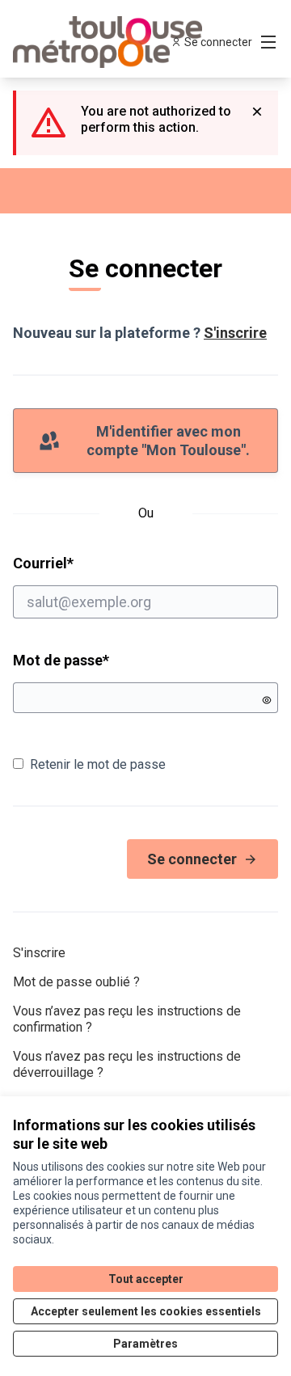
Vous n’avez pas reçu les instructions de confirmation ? (127, 1019)
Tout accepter (145, 1279)
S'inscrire (235, 332)
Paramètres (145, 1343)
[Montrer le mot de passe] (267, 700)
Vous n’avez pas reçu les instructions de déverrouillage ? (127, 1064)
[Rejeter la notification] (257, 111)
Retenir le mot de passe (98, 764)
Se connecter (192, 859)
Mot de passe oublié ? (76, 982)
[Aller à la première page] (111, 42)
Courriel (105, 563)
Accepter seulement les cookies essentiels (146, 1311)
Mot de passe (61, 660)
